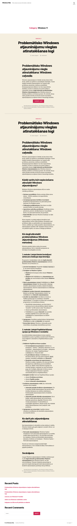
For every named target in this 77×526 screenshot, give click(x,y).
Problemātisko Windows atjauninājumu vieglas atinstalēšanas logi (38, 47)
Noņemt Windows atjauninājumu (30, 107)
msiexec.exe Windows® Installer (14, 496)
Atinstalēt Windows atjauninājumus (31, 105)
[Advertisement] (38, 18)
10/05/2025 (44, 55)
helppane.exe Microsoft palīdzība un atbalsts (17, 502)
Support (36, 55)
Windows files (6, 2)
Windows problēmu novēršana (43, 107)
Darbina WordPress (19, 522)
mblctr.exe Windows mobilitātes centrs (16, 499)
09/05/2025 (44, 135)
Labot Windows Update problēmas (46, 105)
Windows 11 (38, 38)
